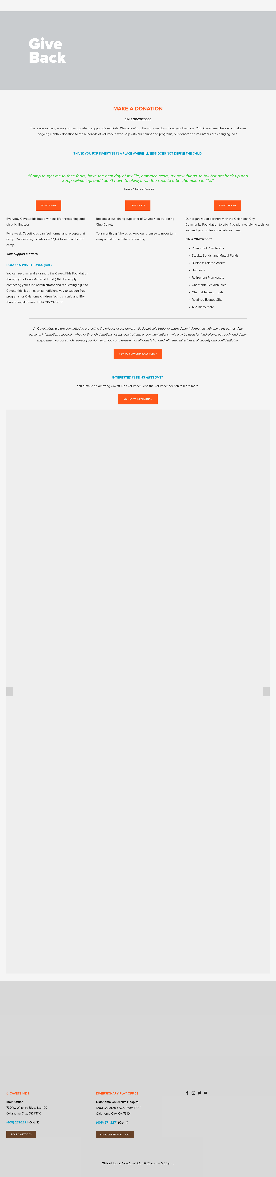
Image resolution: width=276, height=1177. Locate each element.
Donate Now (48, 205)
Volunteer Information (138, 399)
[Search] (33, 6)
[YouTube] (205, 1093)
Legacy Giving (227, 205)
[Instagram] (193, 1093)
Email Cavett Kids (21, 1134)
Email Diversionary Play (115, 1134)
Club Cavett (138, 205)
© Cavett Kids (17, 1093)
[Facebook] (187, 1093)
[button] (9, 691)
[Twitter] (199, 1093)
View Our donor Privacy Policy (138, 353)
